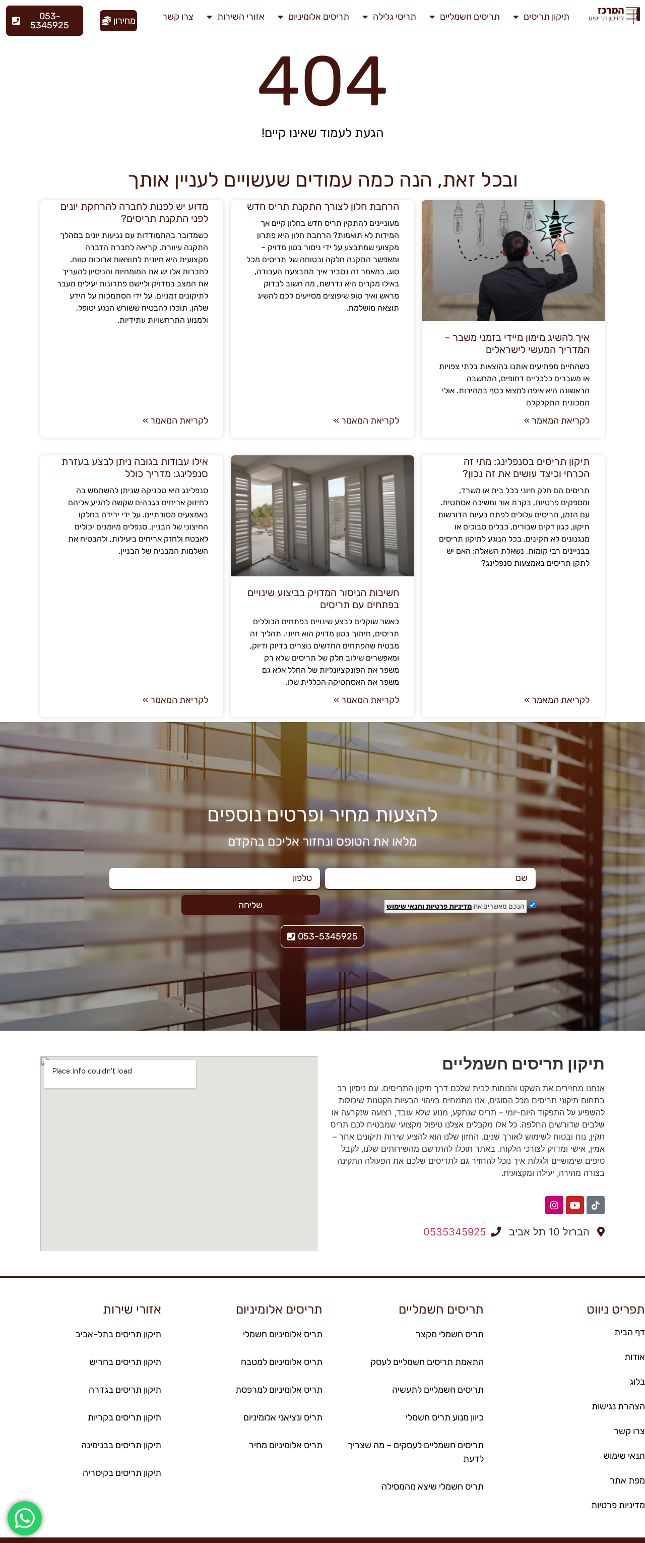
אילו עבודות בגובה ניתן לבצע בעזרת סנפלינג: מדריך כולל (134, 467)
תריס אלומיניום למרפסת (278, 1389)
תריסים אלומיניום (318, 16)
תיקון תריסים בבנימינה (121, 1445)
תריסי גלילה (394, 16)
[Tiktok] (596, 1205)
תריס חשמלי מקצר (450, 1334)
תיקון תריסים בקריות (124, 1417)
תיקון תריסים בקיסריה (122, 1472)
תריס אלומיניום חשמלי (282, 1334)
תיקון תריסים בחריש (125, 1362)
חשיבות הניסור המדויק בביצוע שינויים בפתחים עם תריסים (323, 598)
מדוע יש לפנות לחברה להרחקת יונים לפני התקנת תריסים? (134, 212)
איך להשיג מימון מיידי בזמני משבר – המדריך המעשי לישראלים (517, 343)
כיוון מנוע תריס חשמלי (445, 1417)
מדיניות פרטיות (448, 906)
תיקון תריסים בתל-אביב (118, 1334)
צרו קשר (178, 16)
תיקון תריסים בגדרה (125, 1389)
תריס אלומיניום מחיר (285, 1445)
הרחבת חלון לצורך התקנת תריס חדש (323, 206)
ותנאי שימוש (405, 906)
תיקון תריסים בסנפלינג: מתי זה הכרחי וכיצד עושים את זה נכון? (526, 467)
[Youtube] (575, 1205)
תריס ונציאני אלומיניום (282, 1417)
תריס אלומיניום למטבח (281, 1362)
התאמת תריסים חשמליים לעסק (427, 1362)
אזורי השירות (241, 16)
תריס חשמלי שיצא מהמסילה (432, 1486)
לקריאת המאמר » (557, 420)
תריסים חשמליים (470, 16)
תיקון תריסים (546, 16)
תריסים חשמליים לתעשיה (438, 1389)
